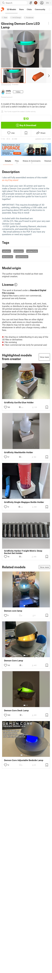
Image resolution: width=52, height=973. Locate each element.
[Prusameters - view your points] (35, 2)
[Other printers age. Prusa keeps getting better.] (26, 149)
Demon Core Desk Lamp (16, 710)
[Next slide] (48, 75)
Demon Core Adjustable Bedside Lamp (23, 760)
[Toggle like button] (5, 407)
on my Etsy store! (10, 180)
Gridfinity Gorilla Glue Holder (19, 402)
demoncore (7, 257)
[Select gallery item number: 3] (26, 755)
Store (5, 17)
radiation (6, 251)
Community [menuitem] (40, 9)
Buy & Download (28, 125)
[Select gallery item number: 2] (27, 397)
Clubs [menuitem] (29, 9)
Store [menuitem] (21, 9)
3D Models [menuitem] (11, 9)
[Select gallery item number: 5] (29, 755)
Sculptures (29, 17)
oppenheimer (22, 257)
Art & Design (16, 17)
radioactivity (32, 251)
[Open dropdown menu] (48, 23)
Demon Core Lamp (13, 660)
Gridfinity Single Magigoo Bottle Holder (24, 502)
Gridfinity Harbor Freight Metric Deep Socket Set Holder (23, 552)
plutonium (18, 251)
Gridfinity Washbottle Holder (18, 452)
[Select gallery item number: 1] (24, 397)
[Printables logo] (2, 9)
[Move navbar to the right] (49, 9)
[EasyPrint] (31, 3)
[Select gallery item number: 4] (28, 755)
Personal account (6, 97)
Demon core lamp (13, 611)
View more (44, 357)
